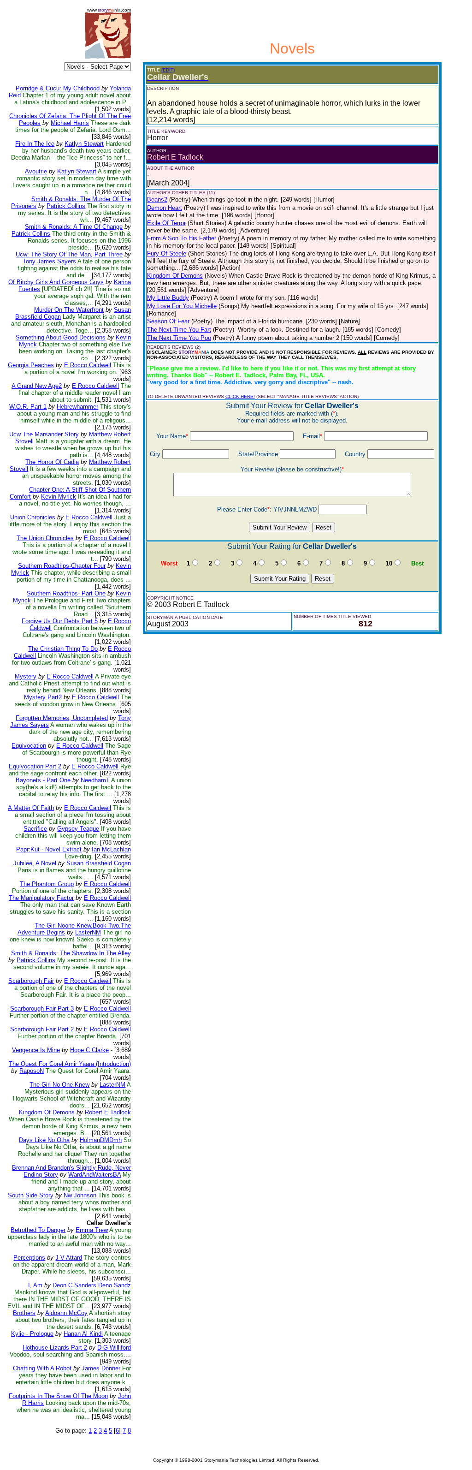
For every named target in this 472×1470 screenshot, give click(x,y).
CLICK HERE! (240, 396)
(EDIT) (168, 69)
